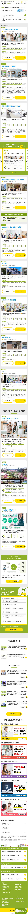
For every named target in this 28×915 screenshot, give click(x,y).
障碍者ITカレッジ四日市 (8, 66)
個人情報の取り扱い (5, 902)
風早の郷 (4, 464)
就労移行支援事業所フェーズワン (11, 106)
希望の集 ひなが (6, 337)
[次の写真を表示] (25, 37)
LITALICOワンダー (18, 886)
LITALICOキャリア (18, 887)
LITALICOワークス (18, 884)
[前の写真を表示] (2, 37)
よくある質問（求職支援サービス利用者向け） (7, 899)
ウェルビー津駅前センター (9, 510)
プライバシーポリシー (19, 898)
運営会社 (3, 905)
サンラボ (4, 263)
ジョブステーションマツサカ (10, 29)
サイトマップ (17, 897)
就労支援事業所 (10, 839)
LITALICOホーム (5, 884)
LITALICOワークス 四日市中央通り (11, 227)
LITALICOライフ (5, 889)
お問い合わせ (4, 901)
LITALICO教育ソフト (18, 889)
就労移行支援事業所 (11, 836)
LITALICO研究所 (18, 891)
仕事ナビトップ (4, 836)
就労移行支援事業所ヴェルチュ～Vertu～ (13, 179)
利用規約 (3, 897)
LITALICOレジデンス (6, 892)
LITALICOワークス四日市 (9, 300)
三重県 (17, 836)
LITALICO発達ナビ (5, 887)
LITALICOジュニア (5, 886)
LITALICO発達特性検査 (6, 891)
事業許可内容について (6, 904)
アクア (4, 371)
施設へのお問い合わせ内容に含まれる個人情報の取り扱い (20, 901)
